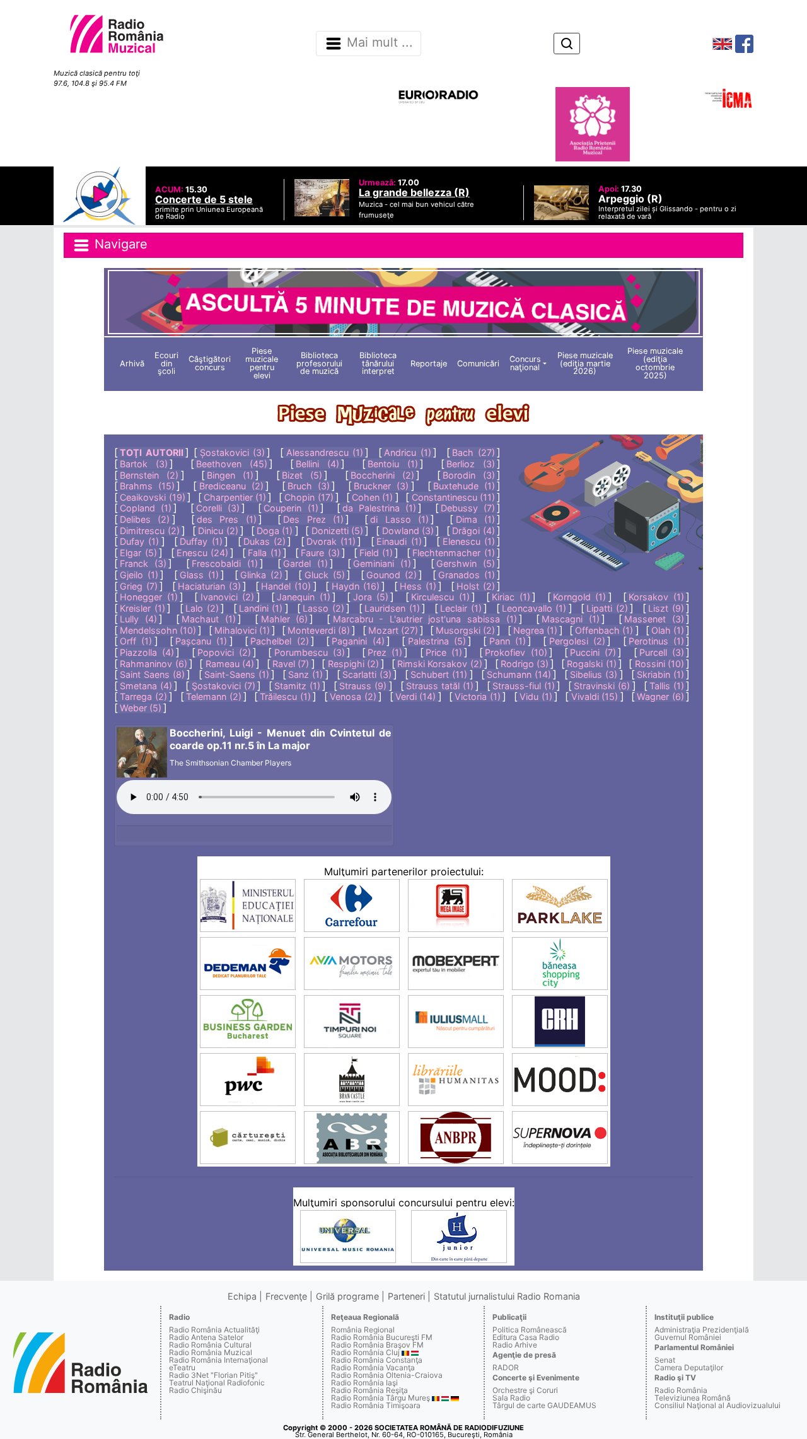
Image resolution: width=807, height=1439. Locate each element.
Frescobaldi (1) (225, 563)
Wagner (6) (660, 696)
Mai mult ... (380, 42)
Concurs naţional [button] (525, 363)
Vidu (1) (536, 696)
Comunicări (478, 363)
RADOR (505, 1367)
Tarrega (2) (143, 696)
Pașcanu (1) (201, 641)
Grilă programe (347, 1296)
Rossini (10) (659, 663)
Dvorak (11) (331, 541)
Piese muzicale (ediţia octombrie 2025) (655, 363)
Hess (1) (418, 586)
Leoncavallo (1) (534, 608)
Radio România (680, 1390)
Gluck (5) (325, 574)
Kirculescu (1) (440, 596)
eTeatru (182, 1367)
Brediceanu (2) (231, 486)
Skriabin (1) (660, 674)
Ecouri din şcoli (166, 363)
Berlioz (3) (470, 463)
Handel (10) (286, 586)
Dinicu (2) (218, 530)
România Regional (363, 1329)
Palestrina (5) (437, 641)
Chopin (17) (308, 497)
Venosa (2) (353, 696)
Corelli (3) (218, 508)
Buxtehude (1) (464, 486)
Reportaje (428, 363)
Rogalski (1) (591, 663)
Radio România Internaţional (218, 1360)
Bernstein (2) (149, 475)
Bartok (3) (144, 463)
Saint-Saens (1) (236, 674)
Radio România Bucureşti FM (382, 1337)
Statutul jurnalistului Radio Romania (507, 1296)
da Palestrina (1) (379, 508)
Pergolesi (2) (577, 641)
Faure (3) (320, 552)
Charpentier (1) (235, 497)
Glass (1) (199, 574)
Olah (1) (667, 630)
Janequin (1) (303, 596)
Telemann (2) (213, 696)
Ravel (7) (290, 663)
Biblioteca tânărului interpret (378, 363)
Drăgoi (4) (473, 530)
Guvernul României (687, 1337)
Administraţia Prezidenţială (701, 1329)
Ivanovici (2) (227, 596)
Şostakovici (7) (223, 685)
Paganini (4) (358, 641)
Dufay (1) (139, 541)
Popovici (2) (224, 652)
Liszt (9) (666, 608)
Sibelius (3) (593, 674)
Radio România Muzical (210, 1352)
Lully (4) (138, 619)
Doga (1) (275, 530)
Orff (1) (136, 641)
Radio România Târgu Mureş (380, 1397)
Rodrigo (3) (525, 663)
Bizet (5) (302, 475)
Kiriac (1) (511, 596)
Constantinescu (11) (453, 497)
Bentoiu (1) (393, 463)
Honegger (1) (149, 596)
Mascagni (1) (571, 619)
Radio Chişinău (195, 1390)
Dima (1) (475, 519)
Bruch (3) (308, 486)
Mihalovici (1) (242, 630)
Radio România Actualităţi (214, 1329)
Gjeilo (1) (139, 574)
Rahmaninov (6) (153, 663)
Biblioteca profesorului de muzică (319, 363)
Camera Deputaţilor (688, 1367)
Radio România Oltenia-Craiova (387, 1375)
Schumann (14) (519, 674)
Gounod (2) (391, 574)
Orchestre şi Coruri (525, 1390)
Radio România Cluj (365, 1352)
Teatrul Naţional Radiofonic (217, 1382)
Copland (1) (145, 508)
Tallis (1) (666, 685)
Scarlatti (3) (367, 674)
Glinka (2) (261, 574)
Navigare (119, 244)
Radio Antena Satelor (206, 1337)
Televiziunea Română (692, 1397)
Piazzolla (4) (147, 652)
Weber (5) (140, 707)
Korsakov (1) (656, 596)
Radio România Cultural (210, 1344)
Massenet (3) (654, 619)
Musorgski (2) (465, 630)
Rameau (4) (230, 663)
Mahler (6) (284, 619)
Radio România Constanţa (376, 1360)
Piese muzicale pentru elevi (261, 363)
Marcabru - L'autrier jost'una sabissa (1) (425, 619)
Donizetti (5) (337, 530)
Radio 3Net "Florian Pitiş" (213, 1375)
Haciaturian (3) (209, 586)
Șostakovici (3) (232, 452)
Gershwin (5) (465, 563)
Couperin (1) (291, 508)
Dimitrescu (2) (149, 530)
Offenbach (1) (604, 630)
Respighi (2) (353, 663)
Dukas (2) (264, 541)
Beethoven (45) (231, 463)
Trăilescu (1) (285, 696)
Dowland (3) (408, 530)
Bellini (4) (317, 463)
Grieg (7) (139, 586)
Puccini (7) (593, 652)
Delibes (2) (145, 519)
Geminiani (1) (382, 563)
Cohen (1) (372, 497)
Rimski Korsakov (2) (439, 663)
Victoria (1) (478, 696)
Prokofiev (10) (516, 652)
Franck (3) (143, 563)
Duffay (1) (201, 541)
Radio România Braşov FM (377, 1344)
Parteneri (406, 1296)
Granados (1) (466, 574)
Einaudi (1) (398, 541)
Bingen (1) (230, 475)
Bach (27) (473, 452)
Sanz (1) (305, 674)
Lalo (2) (202, 608)
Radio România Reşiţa (369, 1390)
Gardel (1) (305, 563)
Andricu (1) (407, 452)
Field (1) (376, 552)
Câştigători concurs (210, 363)
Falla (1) (264, 552)
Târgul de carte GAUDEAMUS (544, 1405)
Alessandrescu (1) (325, 452)
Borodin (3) (469, 475)
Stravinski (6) (602, 685)
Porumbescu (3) (309, 652)
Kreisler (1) (142, 608)
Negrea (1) (535, 630)
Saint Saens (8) (152, 674)
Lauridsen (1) (392, 608)
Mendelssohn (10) (158, 630)
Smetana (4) (146, 685)
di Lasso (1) (399, 519)
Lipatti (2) (607, 608)
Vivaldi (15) (594, 696)
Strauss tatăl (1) (439, 685)
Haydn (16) (356, 586)
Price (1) (444, 652)
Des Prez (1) (313, 519)
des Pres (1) (226, 519)
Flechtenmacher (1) (453, 552)
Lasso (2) (323, 608)
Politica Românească (529, 1329)
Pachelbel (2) (279, 641)
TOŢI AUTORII (151, 452)
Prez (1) (385, 652)
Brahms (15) (147, 486)
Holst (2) (475, 586)
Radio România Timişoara (376, 1405)
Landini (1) (261, 608)
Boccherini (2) (382, 475)
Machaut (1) (209, 619)
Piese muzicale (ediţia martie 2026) (585, 363)
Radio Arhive (514, 1344)
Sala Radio (511, 1397)
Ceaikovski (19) (152, 497)
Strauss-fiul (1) (523, 685)
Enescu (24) (202, 552)
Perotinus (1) (656, 641)
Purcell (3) (661, 652)
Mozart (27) (393, 630)
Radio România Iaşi (364, 1382)
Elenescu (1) (469, 541)
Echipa (242, 1296)
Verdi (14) (415, 696)
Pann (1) (507, 641)
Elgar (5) (138, 552)
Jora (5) (371, 596)
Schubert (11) (438, 674)
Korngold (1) (580, 596)
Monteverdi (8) (318, 630)
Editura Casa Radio (525, 1337)
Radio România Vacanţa (373, 1367)
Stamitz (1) (297, 685)
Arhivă (132, 363)
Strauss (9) (362, 685)
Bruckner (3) (381, 486)
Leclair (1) (461, 608)
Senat (664, 1360)
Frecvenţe (286, 1296)
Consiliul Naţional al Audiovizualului (717, 1405)
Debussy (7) (468, 508)
